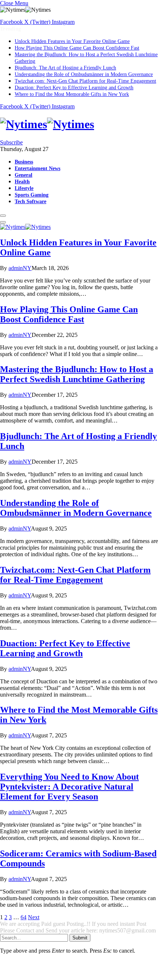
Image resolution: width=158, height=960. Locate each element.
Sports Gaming (32, 195)
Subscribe (11, 142)
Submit (79, 938)
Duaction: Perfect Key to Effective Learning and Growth (74, 87)
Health (22, 181)
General (23, 175)
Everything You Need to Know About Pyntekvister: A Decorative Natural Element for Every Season (69, 786)
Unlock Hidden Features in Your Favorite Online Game (72, 41)
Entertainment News (37, 168)
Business (24, 162)
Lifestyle (24, 188)
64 (23, 917)
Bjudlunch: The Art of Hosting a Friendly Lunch (65, 68)
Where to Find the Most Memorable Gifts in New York (72, 94)
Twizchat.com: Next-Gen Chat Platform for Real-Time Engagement (85, 81)
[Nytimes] (79, 124)
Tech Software (30, 201)
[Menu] (3, 216)
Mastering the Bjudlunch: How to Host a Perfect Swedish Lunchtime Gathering (76, 374)
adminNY (20, 268)
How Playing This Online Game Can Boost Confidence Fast (77, 48)
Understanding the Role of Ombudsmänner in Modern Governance (84, 74)
